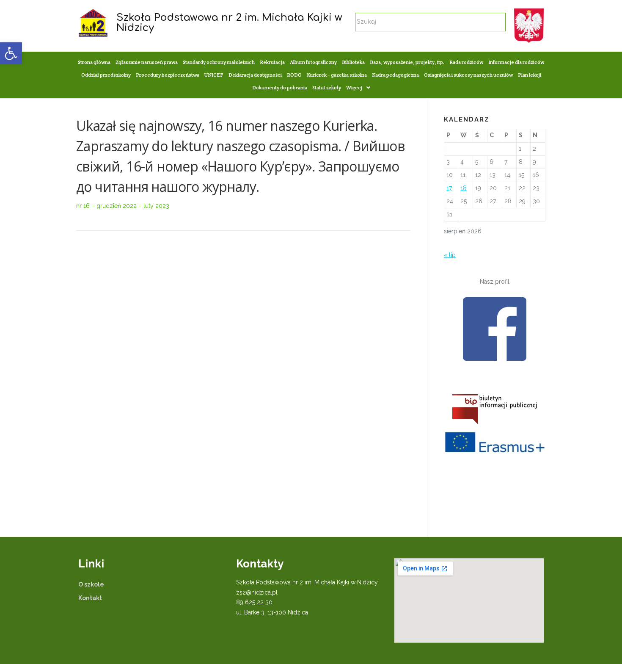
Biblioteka (353, 62)
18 (463, 188)
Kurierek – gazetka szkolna (337, 75)
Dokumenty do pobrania (279, 87)
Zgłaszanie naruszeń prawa (147, 62)
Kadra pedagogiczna (395, 75)
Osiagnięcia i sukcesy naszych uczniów (468, 75)
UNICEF (213, 75)
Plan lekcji (529, 75)
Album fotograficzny (313, 62)
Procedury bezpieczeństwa (167, 75)
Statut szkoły (326, 87)
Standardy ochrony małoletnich (219, 62)
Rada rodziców (466, 62)
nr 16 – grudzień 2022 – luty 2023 (122, 205)
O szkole (91, 584)
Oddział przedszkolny (106, 75)
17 (449, 188)
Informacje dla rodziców (516, 62)
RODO (294, 75)
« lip (450, 255)
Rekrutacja (272, 62)
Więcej (354, 87)
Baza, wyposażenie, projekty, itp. (407, 62)
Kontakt (90, 598)
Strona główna (94, 62)
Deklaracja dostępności (255, 75)
